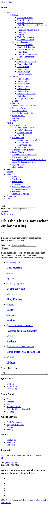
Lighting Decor (18, 118)
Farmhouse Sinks (24, 145)
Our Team (16, 179)
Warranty (16, 191)
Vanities (15, 103)
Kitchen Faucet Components (24, 154)
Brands (10, 172)
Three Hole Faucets (25, 49)
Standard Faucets (24, 132)
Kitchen (10, 123)
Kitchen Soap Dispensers (23, 150)
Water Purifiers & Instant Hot (24, 162)
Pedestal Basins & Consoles (24, 106)
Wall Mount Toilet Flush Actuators (32, 25)
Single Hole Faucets (26, 47)
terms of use (6, 502)
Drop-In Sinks (23, 142)
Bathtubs (16, 59)
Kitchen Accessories (20, 157)
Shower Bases (23, 88)
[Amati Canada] (7, 2)
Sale (8, 169)
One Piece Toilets (25, 17)
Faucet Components (26, 57)
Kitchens (10, 402)
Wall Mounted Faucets (27, 54)
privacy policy (42, 500)
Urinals (20, 35)
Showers (15, 76)
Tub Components (24, 74)
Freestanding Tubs (25, 64)
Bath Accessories (19, 110)
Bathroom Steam (19, 108)
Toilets (15, 15)
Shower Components (26, 93)
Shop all (15, 120)
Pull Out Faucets (24, 130)
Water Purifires (18, 115)
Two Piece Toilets (25, 20)
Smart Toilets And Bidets (28, 30)
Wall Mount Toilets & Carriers (30, 22)
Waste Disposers (19, 152)
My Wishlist (12, 386)
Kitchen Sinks (18, 137)
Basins (15, 101)
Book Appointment (20, 189)
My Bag (10, 384)
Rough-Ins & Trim (25, 98)
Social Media (17, 181)
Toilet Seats (22, 32)
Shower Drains (23, 79)
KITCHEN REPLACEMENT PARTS (29, 159)
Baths (9, 13)
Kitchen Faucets (19, 125)
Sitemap (10, 429)
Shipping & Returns (20, 194)
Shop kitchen (17, 167)
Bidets (20, 27)
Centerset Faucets (25, 44)
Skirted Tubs (22, 69)
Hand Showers (23, 84)
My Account (12, 389)
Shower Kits (22, 81)
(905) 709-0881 (11, 462)
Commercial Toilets (25, 39)
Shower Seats (23, 91)
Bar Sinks (21, 147)
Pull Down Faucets (25, 128)
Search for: (5, 208)
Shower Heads (23, 86)
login (11, 214)
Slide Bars (21, 96)
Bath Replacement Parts (22, 113)
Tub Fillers (22, 52)
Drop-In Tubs (23, 66)
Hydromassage (23, 71)
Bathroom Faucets (20, 42)
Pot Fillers (21, 135)
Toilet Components (25, 37)
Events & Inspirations (21, 186)
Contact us (16, 184)
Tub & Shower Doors (26, 61)
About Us (11, 174)
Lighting (10, 411)
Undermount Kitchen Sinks (29, 140)
